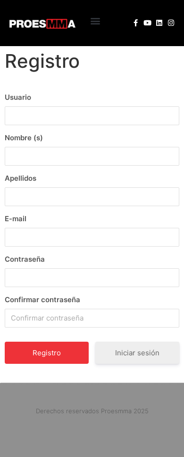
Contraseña (25, 259)
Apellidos (20, 178)
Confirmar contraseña (42, 299)
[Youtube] (147, 22)
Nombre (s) (24, 137)
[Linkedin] (159, 22)
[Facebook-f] (135, 22)
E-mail (15, 218)
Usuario (18, 97)
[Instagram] (171, 22)
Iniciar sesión (137, 352)
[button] (95, 20)
